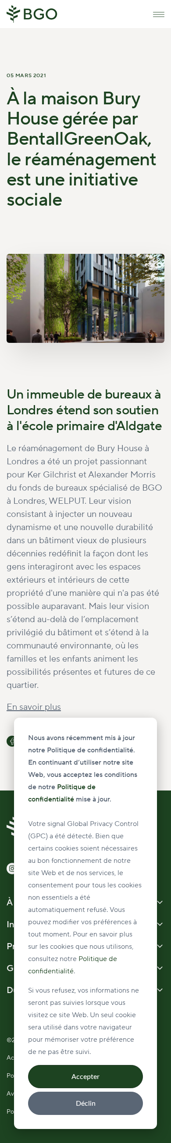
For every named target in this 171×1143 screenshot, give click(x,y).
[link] (32, 13)
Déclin (86, 1103)
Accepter (85, 1076)
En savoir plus (34, 707)
